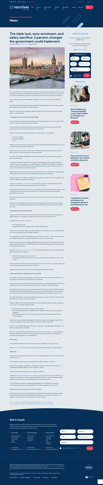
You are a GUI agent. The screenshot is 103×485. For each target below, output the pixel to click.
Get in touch (88, 7)
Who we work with (47, 8)
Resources (80, 7)
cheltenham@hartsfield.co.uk (34, 449)
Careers (74, 7)
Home (32, 7)
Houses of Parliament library (27, 250)
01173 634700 (15, 447)
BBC (17, 150)
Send (86, 75)
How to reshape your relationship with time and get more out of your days (31, 402)
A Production (89, 477)
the (27, 183)
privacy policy (78, 76)
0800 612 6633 (32, 1)
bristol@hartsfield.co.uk (17, 449)
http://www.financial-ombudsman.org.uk (55, 467)
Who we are (38, 8)
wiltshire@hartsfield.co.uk (52, 449)
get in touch (16, 347)
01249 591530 (49, 447)
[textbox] (84, 64)
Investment (82, 1)
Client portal (13, 1)
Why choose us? (65, 8)
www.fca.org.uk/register (53, 465)
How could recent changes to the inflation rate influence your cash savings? (31, 404)
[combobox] (84, 64)
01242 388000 (31, 447)
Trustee (91, 1)
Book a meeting (21, 1)
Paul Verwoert (24, 44)
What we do (57, 8)
